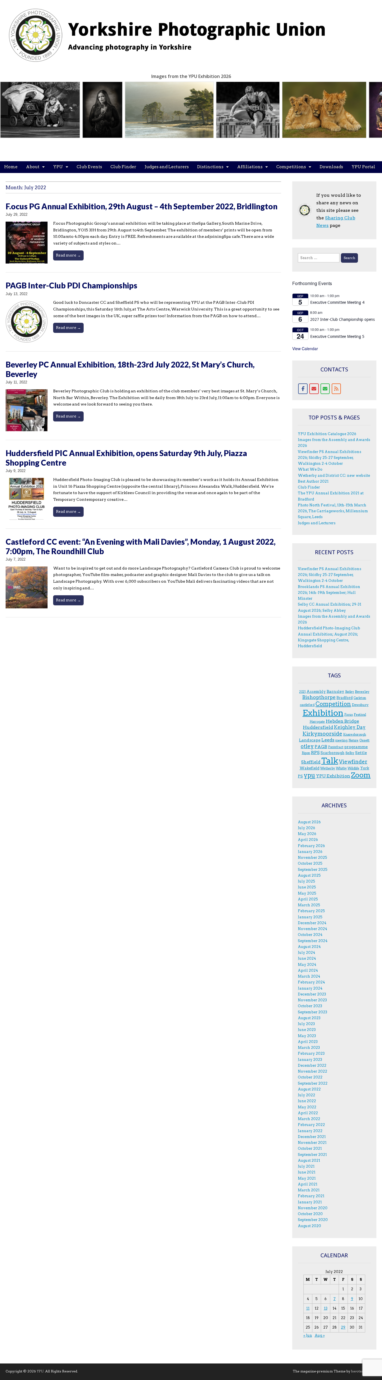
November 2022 (312, 1071)
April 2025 (308, 899)
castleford (307, 705)
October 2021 (310, 1148)
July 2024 (306, 952)
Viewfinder (353, 761)
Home (11, 166)
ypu (309, 775)
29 (343, 1327)
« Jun (307, 1335)
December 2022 (312, 1065)
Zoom (361, 775)
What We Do (310, 469)
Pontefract (335, 747)
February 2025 (311, 911)
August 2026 (309, 822)
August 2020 (309, 1226)
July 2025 (306, 881)
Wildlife (353, 768)
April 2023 (308, 1042)
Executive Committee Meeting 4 (337, 302)
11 (308, 1308)
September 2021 (312, 1155)
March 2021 (309, 1190)
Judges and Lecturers (167, 166)
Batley (349, 692)
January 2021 (310, 1202)
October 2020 (310, 1214)
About (32, 166)
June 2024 (307, 958)
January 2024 (310, 988)
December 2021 (312, 1137)
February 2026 (311, 846)
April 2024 (308, 970)
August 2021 (309, 1160)
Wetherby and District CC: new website (334, 475)
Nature (353, 740)
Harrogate (317, 722)
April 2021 (307, 1184)
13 (325, 1308)
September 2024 (312, 941)
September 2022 (312, 1083)
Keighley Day (350, 727)
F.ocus (348, 715)
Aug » (320, 1335)
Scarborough (332, 752)
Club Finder (123, 166)
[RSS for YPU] (336, 388)
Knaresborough (354, 734)
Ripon (306, 753)
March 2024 (309, 976)
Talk (329, 760)
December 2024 (312, 923)
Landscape (309, 740)
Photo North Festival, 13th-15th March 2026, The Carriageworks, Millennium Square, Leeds (333, 511)
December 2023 (312, 994)
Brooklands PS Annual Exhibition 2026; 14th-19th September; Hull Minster (329, 593)
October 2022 (310, 1077)
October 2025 (310, 863)
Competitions (291, 166)
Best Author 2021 (313, 481)
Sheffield (310, 762)
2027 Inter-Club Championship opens (342, 319)
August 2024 (309, 947)
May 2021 (307, 1178)
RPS (315, 752)
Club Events (89, 166)
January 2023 (310, 1059)
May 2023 (307, 1036)
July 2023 (306, 1024)
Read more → (68, 255)
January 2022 (310, 1131)
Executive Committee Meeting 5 (337, 336)
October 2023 (310, 1006)
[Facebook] (303, 388)
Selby (349, 753)
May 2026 (307, 834)
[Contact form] (325, 388)
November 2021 (312, 1142)
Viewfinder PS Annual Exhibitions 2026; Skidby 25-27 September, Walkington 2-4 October (329, 458)
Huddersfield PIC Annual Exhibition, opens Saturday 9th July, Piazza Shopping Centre (126, 457)
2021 (302, 692)
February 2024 (311, 982)
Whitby (341, 768)
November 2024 (312, 929)
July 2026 (306, 828)
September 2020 (313, 1220)
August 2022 (309, 1089)
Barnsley (335, 691)
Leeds (327, 740)
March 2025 (309, 905)
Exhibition (323, 713)
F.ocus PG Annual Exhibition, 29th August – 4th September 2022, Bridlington (141, 206)
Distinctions (210, 166)
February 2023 (311, 1053)
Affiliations (250, 166)
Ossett (364, 740)
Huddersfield (318, 727)
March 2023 (309, 1047)
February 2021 (311, 1196)
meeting (341, 740)
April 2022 (308, 1113)
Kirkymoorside (322, 734)
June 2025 (307, 887)
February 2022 (311, 1125)
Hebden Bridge (342, 721)
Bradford (344, 697)
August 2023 (309, 1018)
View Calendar (305, 348)
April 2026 (308, 840)
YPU (58, 166)
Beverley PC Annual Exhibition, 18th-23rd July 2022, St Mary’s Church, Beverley (130, 369)
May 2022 (307, 1107)
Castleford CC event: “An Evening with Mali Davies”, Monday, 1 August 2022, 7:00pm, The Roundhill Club (140, 546)
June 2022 (307, 1101)
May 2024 (307, 964)
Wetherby (327, 768)
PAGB (321, 746)
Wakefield (309, 768)
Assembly (316, 691)
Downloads (331, 166)
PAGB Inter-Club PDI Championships (71, 285)
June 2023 (307, 1030)
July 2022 (306, 1095)
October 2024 (310, 935)
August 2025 (309, 875)
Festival (360, 714)
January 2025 (310, 917)
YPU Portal (363, 166)
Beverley (362, 691)
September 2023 (312, 1012)
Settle (361, 752)
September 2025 (312, 869)
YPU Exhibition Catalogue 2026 (327, 434)
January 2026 (310, 852)
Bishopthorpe (319, 697)
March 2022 (309, 1119)
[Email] (314, 388)
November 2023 (312, 1000)
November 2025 (312, 857)
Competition (333, 704)
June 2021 (306, 1172)
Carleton (359, 698)
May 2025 (307, 893)
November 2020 (312, 1208)
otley (307, 746)
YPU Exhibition (333, 776)
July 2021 (306, 1166)
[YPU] (173, 32)
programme (356, 746)
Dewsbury (360, 705)
